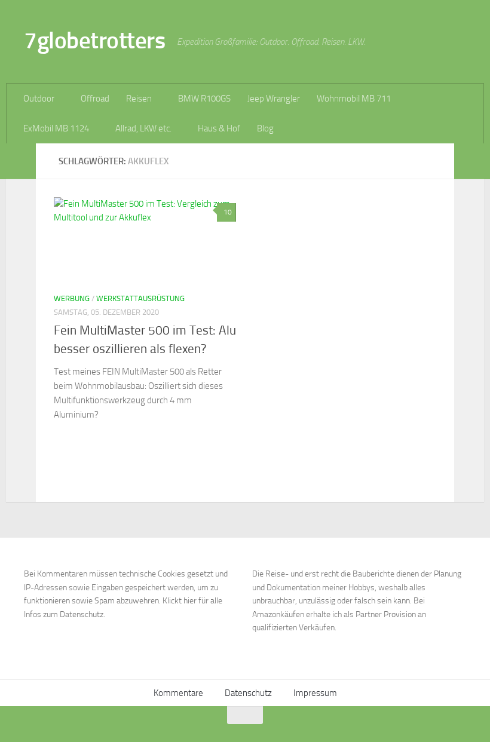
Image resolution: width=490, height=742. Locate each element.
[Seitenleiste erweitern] (21, 161)
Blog (265, 128)
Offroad (95, 98)
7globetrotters (94, 40)
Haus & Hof (219, 128)
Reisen (139, 98)
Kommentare (178, 693)
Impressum (315, 693)
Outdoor (38, 98)
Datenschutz (248, 693)
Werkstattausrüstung (140, 298)
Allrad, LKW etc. (143, 128)
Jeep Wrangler (273, 98)
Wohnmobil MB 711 (354, 98)
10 (227, 212)
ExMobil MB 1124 (56, 128)
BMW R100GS (204, 98)
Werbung (72, 298)
